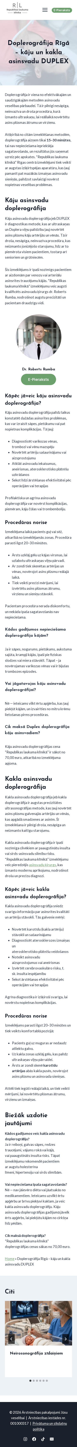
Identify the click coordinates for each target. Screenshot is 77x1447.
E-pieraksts (62, 10)
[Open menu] (44, 10)
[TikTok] (43, 1439)
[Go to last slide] (11, 1339)
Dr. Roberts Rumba (38, 369)
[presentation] (38, 1323)
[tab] (30, 1381)
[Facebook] (34, 1439)
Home (9, 1259)
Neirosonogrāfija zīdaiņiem (36, 1353)
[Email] (51, 1439)
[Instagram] (25, 1439)
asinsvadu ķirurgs (42, 865)
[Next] (65, 1339)
